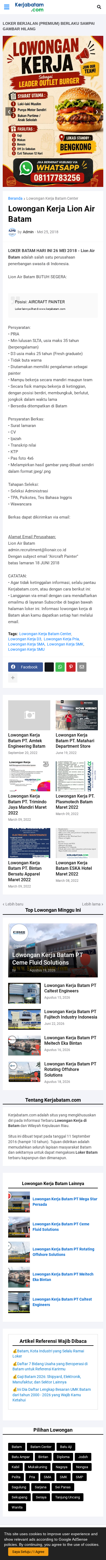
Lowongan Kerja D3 (24, 639)
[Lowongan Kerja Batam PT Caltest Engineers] (24, 993)
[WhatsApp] (60, 667)
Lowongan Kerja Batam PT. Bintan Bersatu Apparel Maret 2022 (25, 871)
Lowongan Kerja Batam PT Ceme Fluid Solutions (47, 959)
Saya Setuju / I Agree (28, 1552)
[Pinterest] (71, 667)
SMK (63, 1477)
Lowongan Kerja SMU (26, 649)
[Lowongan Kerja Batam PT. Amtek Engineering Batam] (29, 715)
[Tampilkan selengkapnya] (12, 678)
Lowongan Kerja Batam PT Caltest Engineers (70, 988)
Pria (32, 1477)
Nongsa (82, 1467)
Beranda (15, 198)
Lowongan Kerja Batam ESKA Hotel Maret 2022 (74, 868)
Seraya (41, 1497)
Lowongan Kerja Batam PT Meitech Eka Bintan (70, 1040)
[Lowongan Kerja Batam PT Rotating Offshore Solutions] (24, 1071)
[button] (6, 7)
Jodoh (83, 1457)
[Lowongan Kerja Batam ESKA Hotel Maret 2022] (77, 843)
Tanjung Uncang (67, 1497)
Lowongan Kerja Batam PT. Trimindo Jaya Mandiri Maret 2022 (27, 804)
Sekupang (19, 1497)
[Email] (81, 667)
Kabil (15, 1467)
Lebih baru (14, 904)
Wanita (17, 1507)
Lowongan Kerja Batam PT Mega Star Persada (65, 1202)
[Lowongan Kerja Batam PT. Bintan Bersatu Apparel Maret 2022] (29, 843)
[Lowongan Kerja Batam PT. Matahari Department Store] (77, 715)
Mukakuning (37, 1467)
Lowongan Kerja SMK (65, 644)
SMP (79, 1477)
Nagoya (61, 1467)
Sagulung (19, 1487)
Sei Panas (63, 1487)
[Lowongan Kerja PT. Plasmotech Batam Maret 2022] (77, 776)
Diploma (63, 1457)
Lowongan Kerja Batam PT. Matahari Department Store (75, 740)
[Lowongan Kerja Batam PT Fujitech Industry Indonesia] (24, 1019)
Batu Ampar (21, 1457)
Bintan (43, 1457)
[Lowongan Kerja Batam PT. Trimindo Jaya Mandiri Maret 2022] (29, 776)
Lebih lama (91, 904)
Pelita (16, 1477)
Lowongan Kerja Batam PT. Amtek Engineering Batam (26, 740)
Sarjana (40, 1487)
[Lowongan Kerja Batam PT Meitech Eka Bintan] (24, 1045)
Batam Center (40, 1447)
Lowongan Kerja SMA (26, 644)
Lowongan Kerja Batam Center (52, 198)
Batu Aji (66, 1447)
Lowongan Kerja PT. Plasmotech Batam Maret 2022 (75, 801)
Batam (17, 1447)
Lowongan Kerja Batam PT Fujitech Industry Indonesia (70, 1014)
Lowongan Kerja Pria (61, 639)
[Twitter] (49, 667)
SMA (47, 1477)
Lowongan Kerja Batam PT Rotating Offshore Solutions (70, 1069)
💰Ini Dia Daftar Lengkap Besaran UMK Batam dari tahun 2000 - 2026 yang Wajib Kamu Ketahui (52, 1394)
